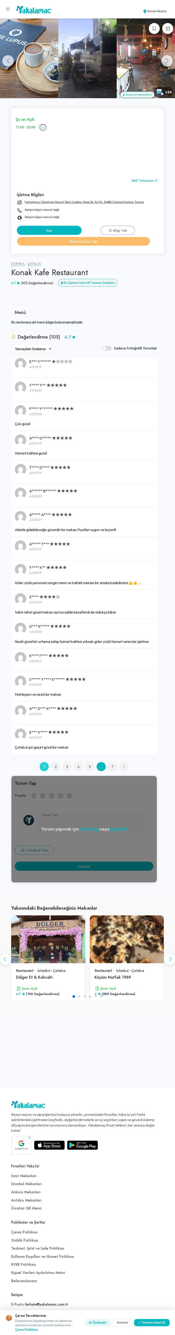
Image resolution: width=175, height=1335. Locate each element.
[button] (167, 61)
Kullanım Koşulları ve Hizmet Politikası (42, 1256)
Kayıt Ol (118, 829)
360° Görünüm (142, 181)
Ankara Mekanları (26, 1192)
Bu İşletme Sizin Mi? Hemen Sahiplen (89, 283)
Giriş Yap (89, 829)
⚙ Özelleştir (98, 1322)
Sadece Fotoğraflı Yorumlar (135, 348)
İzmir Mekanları (23, 1175)
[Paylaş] (167, 28)
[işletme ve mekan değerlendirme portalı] (8, 9)
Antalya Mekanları (26, 1200)
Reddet (122, 1322)
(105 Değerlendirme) (37, 283)
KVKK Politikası (23, 1264)
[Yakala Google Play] (82, 1145)
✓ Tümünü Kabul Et (151, 1322)
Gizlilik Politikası (24, 1240)
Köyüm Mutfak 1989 (113, 977)
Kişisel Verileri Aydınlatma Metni (38, 1272)
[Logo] (28, 1105)
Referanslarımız (24, 1281)
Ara (49, 230)
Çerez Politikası (24, 1232)
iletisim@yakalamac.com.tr (46, 1304)
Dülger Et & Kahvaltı (34, 977)
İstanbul (18, 264)
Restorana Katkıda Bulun (138, 94)
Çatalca (34, 264)
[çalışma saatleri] (42, 127)
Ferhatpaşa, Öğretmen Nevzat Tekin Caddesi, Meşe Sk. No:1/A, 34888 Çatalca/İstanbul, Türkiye (84, 202)
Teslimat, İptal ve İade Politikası (37, 1248)
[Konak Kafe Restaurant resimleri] (29, 58)
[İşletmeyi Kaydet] (154, 28)
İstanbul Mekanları (26, 1183)
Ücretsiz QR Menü (26, 1208)
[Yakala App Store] (49, 1145)
